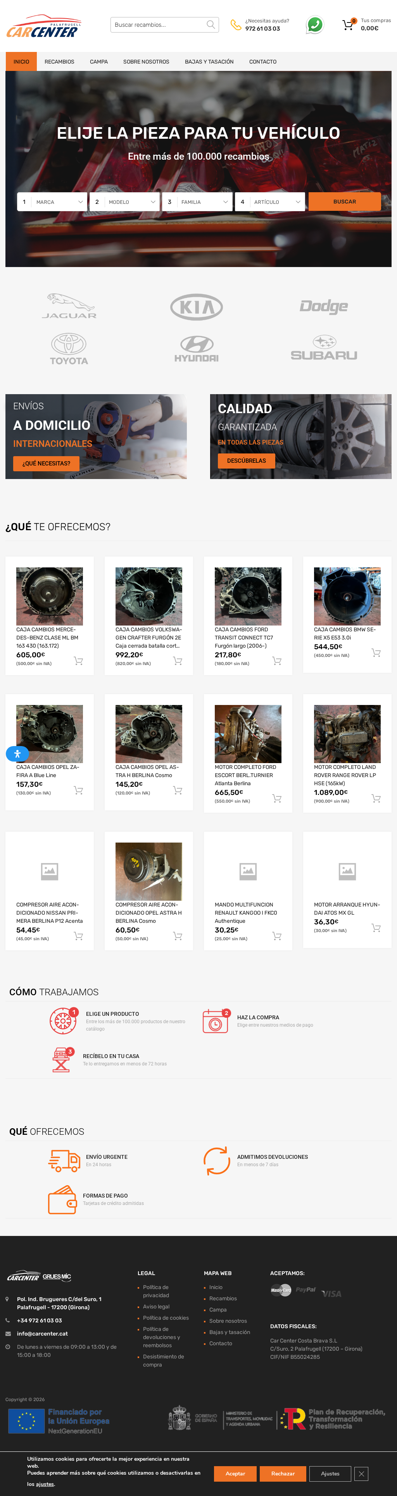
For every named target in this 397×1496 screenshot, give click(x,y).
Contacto (262, 62)
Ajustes (330, 1473)
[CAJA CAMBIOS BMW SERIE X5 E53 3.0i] (347, 596)
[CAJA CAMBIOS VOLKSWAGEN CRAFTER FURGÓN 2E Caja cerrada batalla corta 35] (149, 596)
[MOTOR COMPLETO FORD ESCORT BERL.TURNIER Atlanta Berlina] (248, 734)
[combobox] (52, 201)
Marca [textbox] (45, 202)
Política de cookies (166, 1318)
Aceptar (235, 1473)
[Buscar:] (164, 24)
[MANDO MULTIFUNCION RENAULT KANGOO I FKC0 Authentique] (248, 872)
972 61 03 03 (262, 28)
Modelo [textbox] (119, 202)
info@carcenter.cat (42, 1334)
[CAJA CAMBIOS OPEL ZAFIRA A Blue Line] (49, 734)
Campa (99, 62)
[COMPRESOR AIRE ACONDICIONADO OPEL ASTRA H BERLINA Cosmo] (149, 871)
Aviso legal (156, 1306)
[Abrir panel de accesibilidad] (17, 754)
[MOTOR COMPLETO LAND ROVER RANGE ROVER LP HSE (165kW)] (347, 734)
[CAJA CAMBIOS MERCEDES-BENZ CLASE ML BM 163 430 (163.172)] (49, 596)
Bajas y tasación (209, 62)
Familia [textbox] (191, 202)
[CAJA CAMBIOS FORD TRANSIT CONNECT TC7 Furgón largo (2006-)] (248, 596)
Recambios (59, 62)
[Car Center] (39, 26)
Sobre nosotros (146, 62)
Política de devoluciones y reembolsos (161, 1337)
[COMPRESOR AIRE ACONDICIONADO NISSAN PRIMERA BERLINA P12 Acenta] (49, 872)
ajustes (45, 1484)
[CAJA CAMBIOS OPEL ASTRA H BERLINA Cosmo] (149, 734)
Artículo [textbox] (266, 202)
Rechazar (283, 1473)
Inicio (21, 62)
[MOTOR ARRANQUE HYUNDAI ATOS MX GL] (347, 872)
